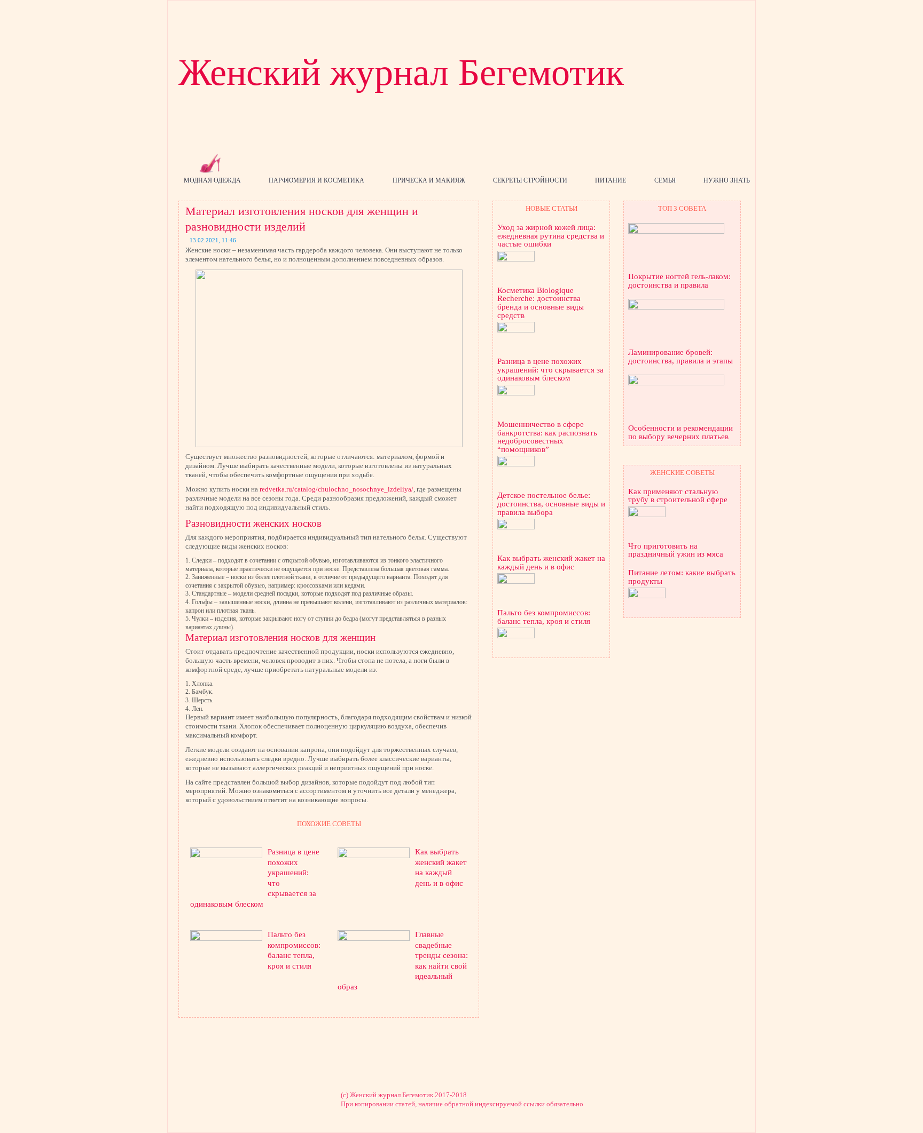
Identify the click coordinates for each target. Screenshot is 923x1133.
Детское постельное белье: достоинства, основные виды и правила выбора (551, 504)
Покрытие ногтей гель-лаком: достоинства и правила (679, 281)
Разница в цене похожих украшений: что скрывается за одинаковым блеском (550, 370)
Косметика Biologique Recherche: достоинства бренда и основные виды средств (540, 303)
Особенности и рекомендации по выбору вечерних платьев (680, 432)
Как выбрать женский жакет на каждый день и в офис (551, 562)
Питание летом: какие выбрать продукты (682, 577)
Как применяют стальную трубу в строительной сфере (678, 496)
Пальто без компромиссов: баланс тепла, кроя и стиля (543, 617)
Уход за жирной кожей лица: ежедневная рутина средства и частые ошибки (550, 236)
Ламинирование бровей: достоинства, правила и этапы (680, 356)
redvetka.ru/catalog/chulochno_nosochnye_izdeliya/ (336, 489)
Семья (665, 180)
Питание (610, 180)
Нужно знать (726, 180)
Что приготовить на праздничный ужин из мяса (675, 550)
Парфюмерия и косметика (316, 180)
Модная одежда (212, 180)
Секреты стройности (530, 180)
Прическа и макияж (429, 180)
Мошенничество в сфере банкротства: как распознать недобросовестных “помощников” (547, 437)
